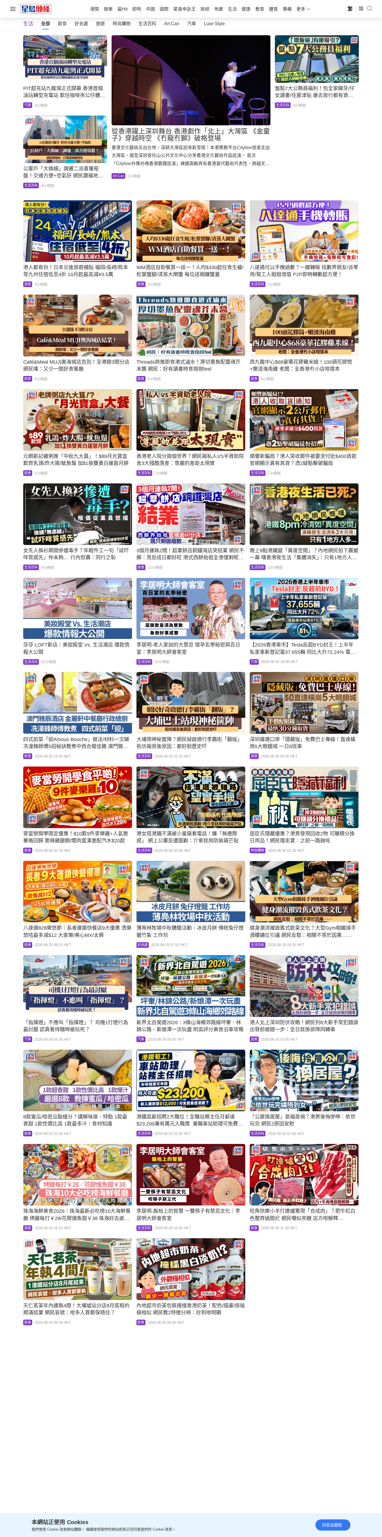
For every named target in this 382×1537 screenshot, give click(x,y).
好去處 (81, 23)
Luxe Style (214, 23)
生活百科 (147, 23)
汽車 (191, 23)
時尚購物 (122, 23)
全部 (45, 23)
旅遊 (100, 23)
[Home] (36, 8)
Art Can (171, 23)
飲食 (62, 23)
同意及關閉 (332, 1525)
